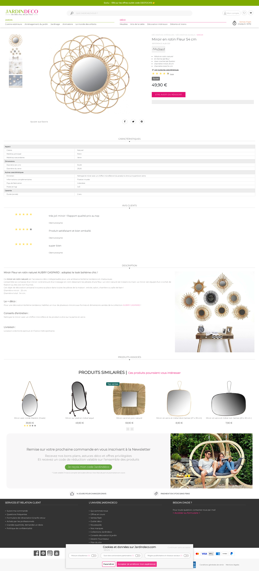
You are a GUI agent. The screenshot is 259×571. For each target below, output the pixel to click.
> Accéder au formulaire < (186, 513)
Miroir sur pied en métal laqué (79, 418)
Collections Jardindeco (101, 532)
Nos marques (97, 528)
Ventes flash (96, 518)
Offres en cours (98, 514)
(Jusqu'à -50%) (244, 23)
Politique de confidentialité (19, 528)
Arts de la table (137, 24)
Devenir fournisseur (100, 539)
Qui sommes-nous (99, 511)
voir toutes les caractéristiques (166, 70)
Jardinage (55, 24)
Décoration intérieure (157, 24)
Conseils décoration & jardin (104, 535)
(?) (89, 556)
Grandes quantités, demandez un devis (25, 525)
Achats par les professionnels (20, 521)
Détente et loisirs (178, 24)
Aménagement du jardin (36, 24)
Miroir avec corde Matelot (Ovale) (29, 418)
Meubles (124, 24)
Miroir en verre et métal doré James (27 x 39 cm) (179, 418)
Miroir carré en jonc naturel (129, 418)
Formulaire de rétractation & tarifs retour (26, 518)
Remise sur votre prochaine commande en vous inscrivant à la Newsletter (88, 449)
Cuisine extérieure (13, 24)
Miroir (200, 35)
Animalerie (68, 24)
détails (107, 550)
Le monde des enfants (86, 24)
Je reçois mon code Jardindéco (88, 466)
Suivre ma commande (17, 511)
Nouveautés (96, 525)
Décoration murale (185, 35)
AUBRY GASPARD (131, 305)
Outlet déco (96, 521)
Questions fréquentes (17, 514)
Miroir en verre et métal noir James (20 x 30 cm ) (229, 418)
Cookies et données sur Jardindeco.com (129, 547)
